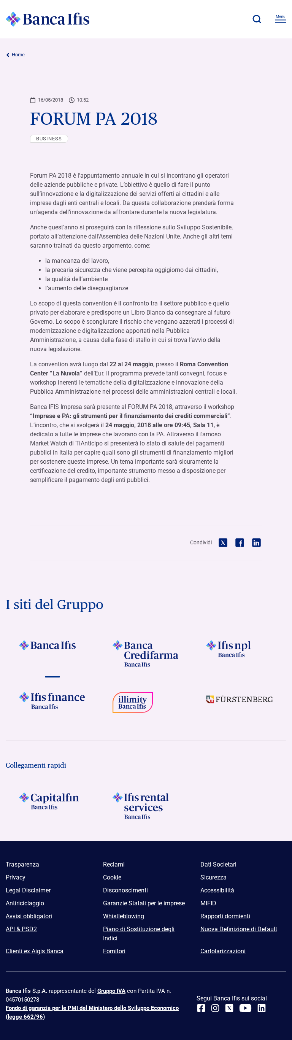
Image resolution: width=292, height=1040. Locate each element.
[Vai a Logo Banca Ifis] (52, 653)
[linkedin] (261, 1008)
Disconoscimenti (125, 890)
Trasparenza (22, 864)
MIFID (208, 903)
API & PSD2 (21, 929)
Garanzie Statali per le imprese (144, 903)
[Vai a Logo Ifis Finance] (52, 705)
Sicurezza (213, 877)
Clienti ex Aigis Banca (34, 951)
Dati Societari (218, 864)
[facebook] (201, 1008)
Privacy (15, 877)
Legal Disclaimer (28, 890)
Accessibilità (217, 890)
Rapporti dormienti (225, 916)
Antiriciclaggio (25, 903)
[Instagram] (215, 1008)
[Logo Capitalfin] (52, 805)
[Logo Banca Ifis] (47, 19)
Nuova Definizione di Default (238, 929)
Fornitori (114, 951)
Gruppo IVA (111, 991)
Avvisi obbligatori (29, 916)
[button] (256, 19)
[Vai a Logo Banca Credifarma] (146, 653)
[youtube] (245, 1008)
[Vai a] (239, 653)
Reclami (114, 864)
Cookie (112, 877)
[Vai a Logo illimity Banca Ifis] (146, 705)
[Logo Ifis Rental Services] (146, 805)
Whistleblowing (123, 916)
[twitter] (229, 1008)
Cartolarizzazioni (223, 951)
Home (18, 54)
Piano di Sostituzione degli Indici (139, 934)
